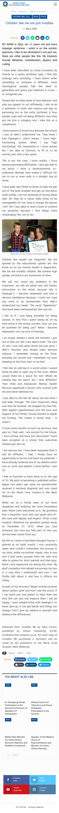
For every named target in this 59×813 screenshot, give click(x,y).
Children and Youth (22, 17)
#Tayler (28, 653)
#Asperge (12, 653)
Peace (43, 17)
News (36, 17)
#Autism (20, 653)
